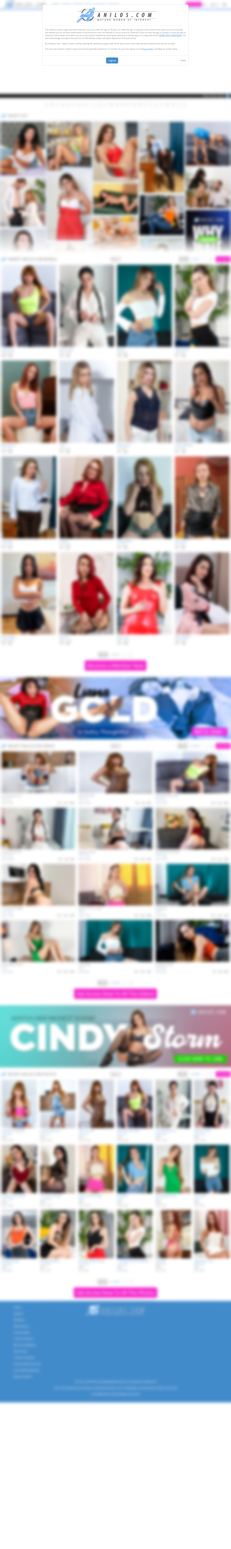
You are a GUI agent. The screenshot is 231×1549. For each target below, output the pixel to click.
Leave (183, 60)
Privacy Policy (147, 49)
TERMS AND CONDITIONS (170, 35)
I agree (112, 60)
